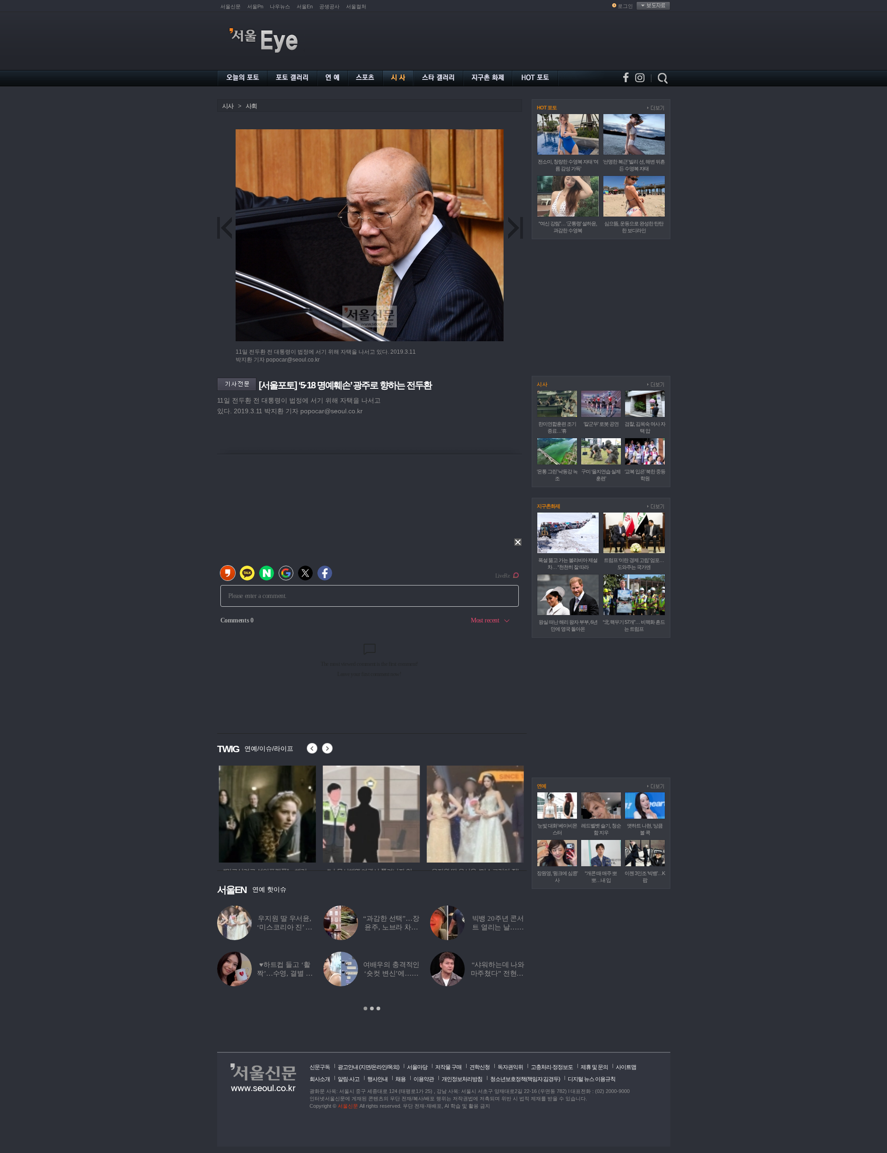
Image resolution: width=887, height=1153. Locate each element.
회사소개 (320, 1079)
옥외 (393, 1067)
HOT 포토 (547, 107)
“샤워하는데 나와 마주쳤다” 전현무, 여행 (498, 973)
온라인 (379, 1067)
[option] (265, 812)
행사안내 (377, 1079)
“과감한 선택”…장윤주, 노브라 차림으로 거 (391, 927)
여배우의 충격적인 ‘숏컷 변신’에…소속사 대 (391, 973)
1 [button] (365, 1008)
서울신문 (230, 6)
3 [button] (378, 1008)
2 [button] (372, 1008)
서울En (305, 6)
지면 (365, 1067)
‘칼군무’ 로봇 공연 (601, 424)
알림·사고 (348, 1079)
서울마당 (417, 1067)
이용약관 (423, 1079)
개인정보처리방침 (462, 1079)
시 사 (542, 384)
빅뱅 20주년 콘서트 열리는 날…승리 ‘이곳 (498, 927)
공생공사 (329, 6)
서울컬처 (356, 6)
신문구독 (320, 1067)
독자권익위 (510, 1067)
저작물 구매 (448, 1067)
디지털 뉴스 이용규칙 (591, 1079)
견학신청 (479, 1067)
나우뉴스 (280, 6)
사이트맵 (626, 1067)
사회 (251, 106)
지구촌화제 (548, 506)
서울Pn (255, 6)
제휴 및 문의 (594, 1067)
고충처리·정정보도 (552, 1067)
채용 (400, 1079)
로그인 (625, 6)
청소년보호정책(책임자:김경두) (525, 1079)
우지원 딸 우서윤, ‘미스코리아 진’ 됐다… (284, 927)
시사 (227, 106)
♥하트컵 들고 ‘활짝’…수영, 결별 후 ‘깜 (284, 973)
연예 (541, 786)
